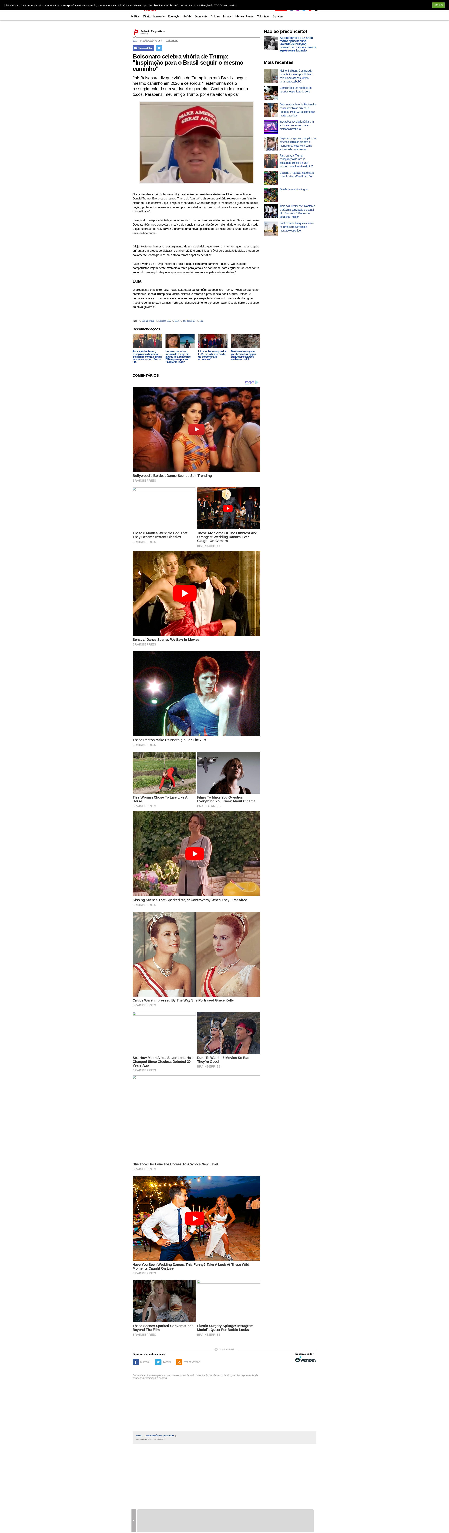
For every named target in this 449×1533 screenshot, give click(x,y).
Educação (174, 16)
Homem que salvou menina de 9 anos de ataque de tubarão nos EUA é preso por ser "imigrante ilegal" (177, 356)
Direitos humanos (154, 16)
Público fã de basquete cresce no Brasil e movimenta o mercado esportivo (297, 227)
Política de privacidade (163, 1436)
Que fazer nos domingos (293, 189)
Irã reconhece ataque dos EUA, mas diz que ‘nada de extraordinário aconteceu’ (212, 355)
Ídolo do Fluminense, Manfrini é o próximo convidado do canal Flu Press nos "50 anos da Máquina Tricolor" (297, 211)
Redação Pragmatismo (152, 31)
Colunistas (263, 16)
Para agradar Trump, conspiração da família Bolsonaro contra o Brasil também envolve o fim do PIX (147, 356)
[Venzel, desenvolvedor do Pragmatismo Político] (305, 1359)
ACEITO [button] (438, 5)
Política (135, 16)
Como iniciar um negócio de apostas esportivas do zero (295, 89)
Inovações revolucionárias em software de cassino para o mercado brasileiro (297, 125)
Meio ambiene (244, 16)
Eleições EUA (164, 321)
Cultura (214, 16)
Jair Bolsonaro (189, 321)
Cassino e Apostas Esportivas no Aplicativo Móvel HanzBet (297, 174)
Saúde (187, 16)
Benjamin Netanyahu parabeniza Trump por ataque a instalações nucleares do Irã (243, 355)
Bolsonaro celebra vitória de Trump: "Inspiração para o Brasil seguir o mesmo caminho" (188, 62)
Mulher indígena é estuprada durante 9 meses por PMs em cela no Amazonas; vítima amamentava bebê (296, 76)
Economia (201, 16)
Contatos (149, 1436)
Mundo (227, 16)
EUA (135, 41)
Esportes (278, 16)
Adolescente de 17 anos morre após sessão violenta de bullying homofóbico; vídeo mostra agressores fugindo (298, 44)
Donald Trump (148, 321)
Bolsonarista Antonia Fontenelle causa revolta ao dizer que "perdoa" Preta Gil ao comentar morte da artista (298, 110)
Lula (201, 321)
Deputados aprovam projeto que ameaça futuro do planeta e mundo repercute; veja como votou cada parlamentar (298, 144)
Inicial (138, 1436)
